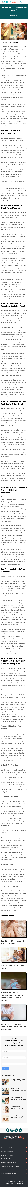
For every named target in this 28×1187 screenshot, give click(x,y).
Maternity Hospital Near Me (8, 1170)
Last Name (5, 1055)
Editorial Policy (11, 1181)
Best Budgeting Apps (7, 1151)
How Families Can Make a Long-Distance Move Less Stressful (18, 1089)
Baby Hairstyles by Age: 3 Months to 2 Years (17, 1116)
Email (4, 1061)
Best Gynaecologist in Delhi (8, 1173)
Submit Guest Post (9, 1179)
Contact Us (20, 1179)
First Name (5, 1048)
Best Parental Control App (8, 1144)
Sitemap (21, 1181)
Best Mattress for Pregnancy (9, 1147)
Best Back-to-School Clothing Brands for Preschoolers (18, 1080)
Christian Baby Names (7, 1159)
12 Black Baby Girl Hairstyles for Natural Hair (18, 1098)
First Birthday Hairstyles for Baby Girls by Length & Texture (17, 1107)
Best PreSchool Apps (7, 1155)
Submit (5, 1069)
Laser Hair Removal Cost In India (10, 1166)
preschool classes (13, 603)
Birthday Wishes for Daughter (9, 1162)
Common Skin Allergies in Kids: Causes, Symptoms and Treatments (13, 1026)
